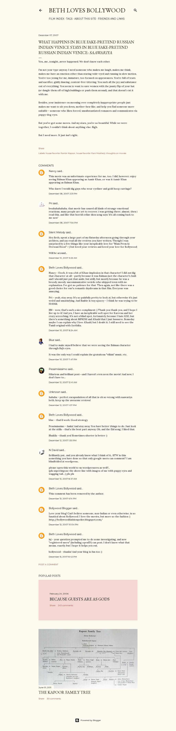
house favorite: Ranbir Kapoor (60, 153)
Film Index (56, 18)
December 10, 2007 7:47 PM (63, 359)
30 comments (54, 698)
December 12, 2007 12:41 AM (63, 382)
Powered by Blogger (91, 720)
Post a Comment (48, 564)
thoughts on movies (116, 153)
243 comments (65, 605)
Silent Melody (57, 232)
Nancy (53, 171)
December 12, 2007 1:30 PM (62, 440)
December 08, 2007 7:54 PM (63, 222)
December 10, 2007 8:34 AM (63, 330)
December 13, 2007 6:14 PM (62, 498)
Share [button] (41, 148)
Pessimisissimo (58, 369)
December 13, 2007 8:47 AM (63, 478)
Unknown (54, 392)
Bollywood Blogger (60, 508)
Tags (69, 18)
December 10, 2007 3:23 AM (63, 258)
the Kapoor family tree (64, 692)
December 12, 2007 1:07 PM (62, 405)
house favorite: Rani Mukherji (90, 153)
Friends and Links (111, 18)
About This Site (85, 18)
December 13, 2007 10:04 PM (63, 524)
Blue (51, 340)
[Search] (135, 9)
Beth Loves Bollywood (87, 10)
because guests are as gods (79, 599)
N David (53, 450)
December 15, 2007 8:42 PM (63, 556)
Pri (50, 203)
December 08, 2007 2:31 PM (63, 193)
